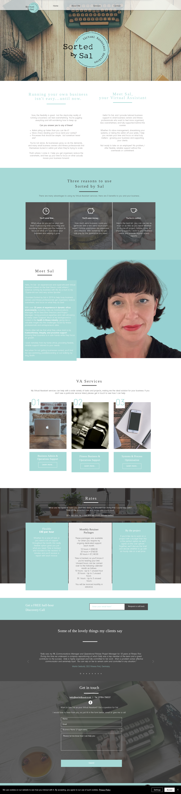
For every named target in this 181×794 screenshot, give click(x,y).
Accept (169, 789)
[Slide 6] (95, 673)
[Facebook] (90, 702)
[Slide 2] (83, 673)
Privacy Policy (105, 789)
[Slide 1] (90, 75)
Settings (157, 789)
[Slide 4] (89, 673)
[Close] (177, 790)
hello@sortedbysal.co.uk (81, 698)
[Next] (166, 34)
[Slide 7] (98, 673)
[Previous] (14, 34)
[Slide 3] (86, 673)
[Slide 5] (92, 673)
